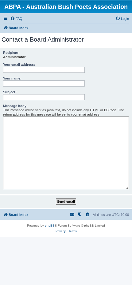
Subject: (10, 92)
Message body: (15, 106)
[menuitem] (16, 18)
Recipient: (11, 52)
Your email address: (19, 64)
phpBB (50, 225)
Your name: (12, 78)
